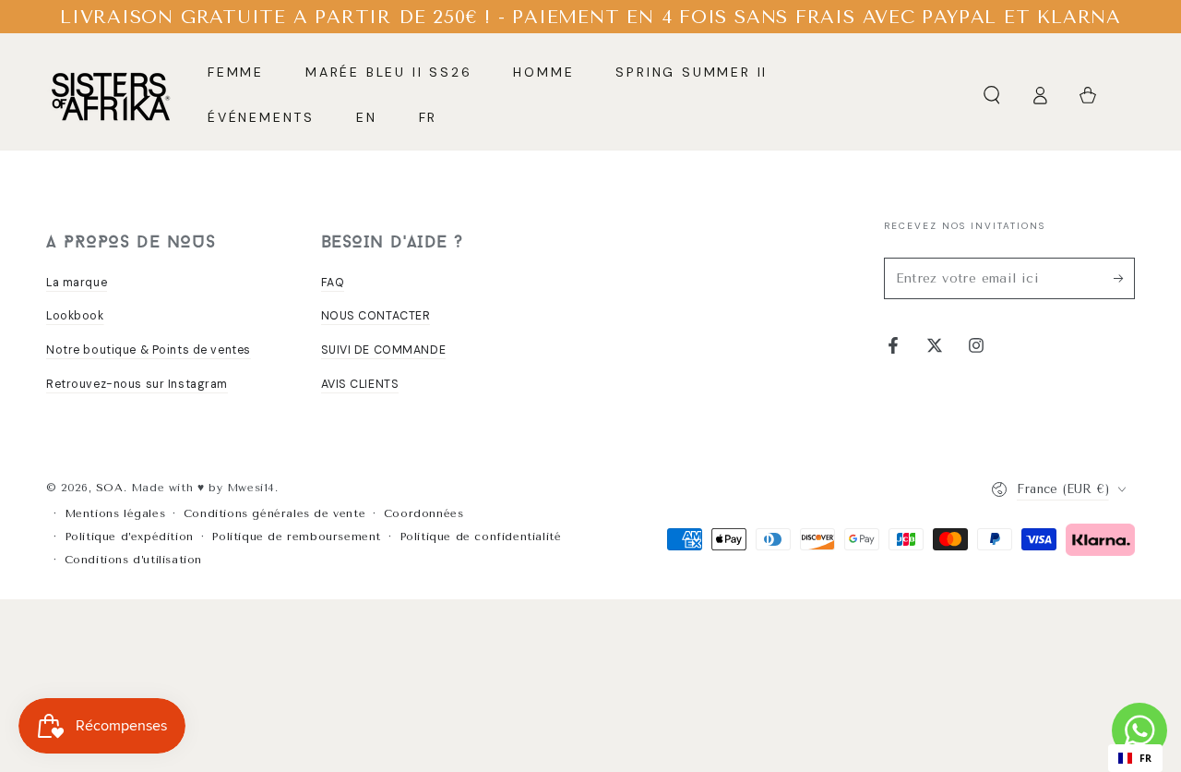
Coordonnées (424, 513)
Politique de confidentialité (481, 536)
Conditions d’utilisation (133, 559)
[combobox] (1135, 758)
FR (1145, 758)
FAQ (333, 282)
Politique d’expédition (129, 536)
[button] (992, 95)
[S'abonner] (1124, 278)
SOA (110, 487)
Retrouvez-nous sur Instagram (137, 384)
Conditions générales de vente (274, 513)
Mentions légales (115, 513)
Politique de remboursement (296, 536)
